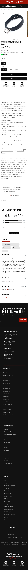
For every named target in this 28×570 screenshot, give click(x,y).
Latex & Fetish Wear (8, 401)
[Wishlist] (21, 6)
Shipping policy (22, 544)
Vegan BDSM (6, 412)
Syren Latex (7, 437)
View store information (9, 191)
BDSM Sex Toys (7, 383)
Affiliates (6, 498)
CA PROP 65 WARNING (7, 183)
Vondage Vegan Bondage (10, 434)
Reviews (6, 519)
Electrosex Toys (7, 391)
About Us (6, 488)
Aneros (6, 466)
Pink (17, 70)
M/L (9, 63)
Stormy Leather (8, 432)
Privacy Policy (7, 504)
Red (11, 69)
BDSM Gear (6, 373)
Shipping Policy (8, 496)
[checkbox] (5, 251)
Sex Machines (6, 396)
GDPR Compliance (8, 509)
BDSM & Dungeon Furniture (10, 378)
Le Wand (6, 450)
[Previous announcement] (2, 2)
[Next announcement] (25, 2)
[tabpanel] (14, 271)
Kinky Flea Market (8, 483)
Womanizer (7, 442)
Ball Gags (5, 386)
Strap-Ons (5, 407)
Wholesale (7, 501)
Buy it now (14, 78)
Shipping (3, 58)
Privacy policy (7, 544)
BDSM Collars (6, 380)
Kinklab (6, 429)
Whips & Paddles (7, 404)
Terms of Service (8, 506)
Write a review (14, 233)
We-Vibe (6, 445)
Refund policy (24, 542)
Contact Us (7, 491)
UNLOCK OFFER (23, 320)
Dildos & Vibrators (8, 409)
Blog (5, 480)
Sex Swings (6, 399)
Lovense (6, 453)
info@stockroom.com (9, 351)
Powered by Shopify (15, 542)
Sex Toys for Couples (8, 415)
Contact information (14, 546)
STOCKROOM (8, 542)
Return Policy (7, 493)
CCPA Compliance (8, 512)
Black (4, 69)
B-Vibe (6, 447)
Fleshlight (6, 458)
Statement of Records (9, 514)
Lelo (5, 455)
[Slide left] (10, 39)
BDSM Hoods (6, 388)
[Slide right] (17, 39)
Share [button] (4, 200)
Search (6, 517)
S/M (4, 63)
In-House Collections (9, 485)
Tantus (6, 439)
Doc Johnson (7, 460)
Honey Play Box (8, 463)
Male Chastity (6, 394)
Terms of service (14, 544)
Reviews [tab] (5, 239)
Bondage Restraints (8, 375)
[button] (3, 6)
